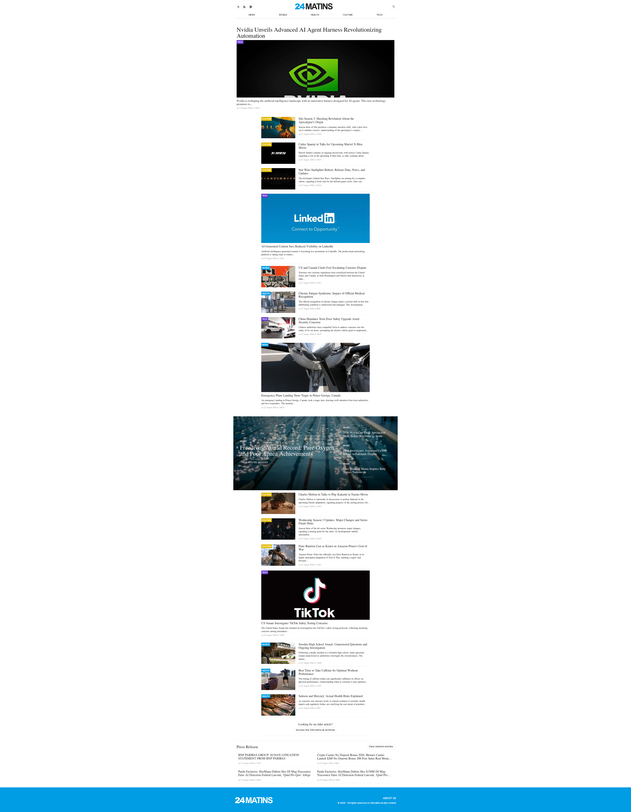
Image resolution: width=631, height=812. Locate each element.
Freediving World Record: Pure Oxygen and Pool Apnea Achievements (287, 450)
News (252, 14)
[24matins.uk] (255, 802)
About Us (389, 798)
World (283, 14)
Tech (379, 14)
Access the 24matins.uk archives (315, 730)
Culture (348, 14)
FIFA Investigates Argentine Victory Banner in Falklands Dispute (365, 452)
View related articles (255, 462)
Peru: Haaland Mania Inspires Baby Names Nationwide (364, 470)
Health (315, 14)
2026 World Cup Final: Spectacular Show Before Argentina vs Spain (364, 434)
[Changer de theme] (250, 6)
